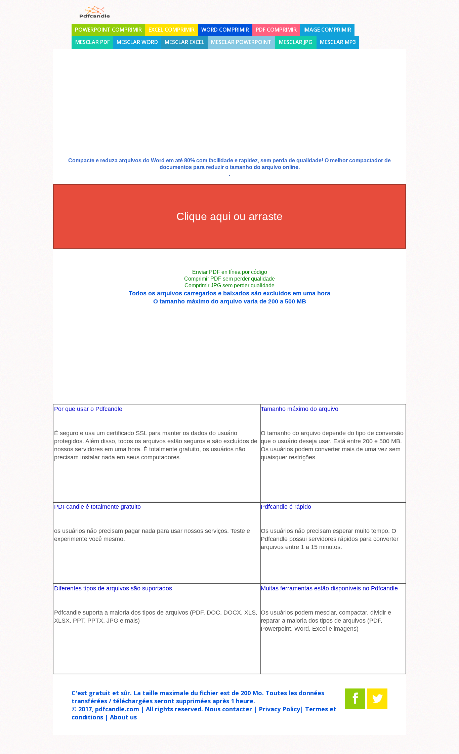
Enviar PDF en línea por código (229, 272)
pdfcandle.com (117, 709)
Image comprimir (327, 29)
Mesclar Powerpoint (241, 42)
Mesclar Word (137, 42)
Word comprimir (225, 29)
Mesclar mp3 (338, 42)
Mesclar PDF (92, 42)
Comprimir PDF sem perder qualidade (229, 279)
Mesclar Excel (184, 42)
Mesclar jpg (295, 42)
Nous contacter (228, 709)
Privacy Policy (279, 709)
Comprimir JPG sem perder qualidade (229, 285)
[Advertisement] (229, 109)
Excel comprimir (172, 29)
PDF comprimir (276, 29)
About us (123, 717)
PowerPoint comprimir (108, 29)
